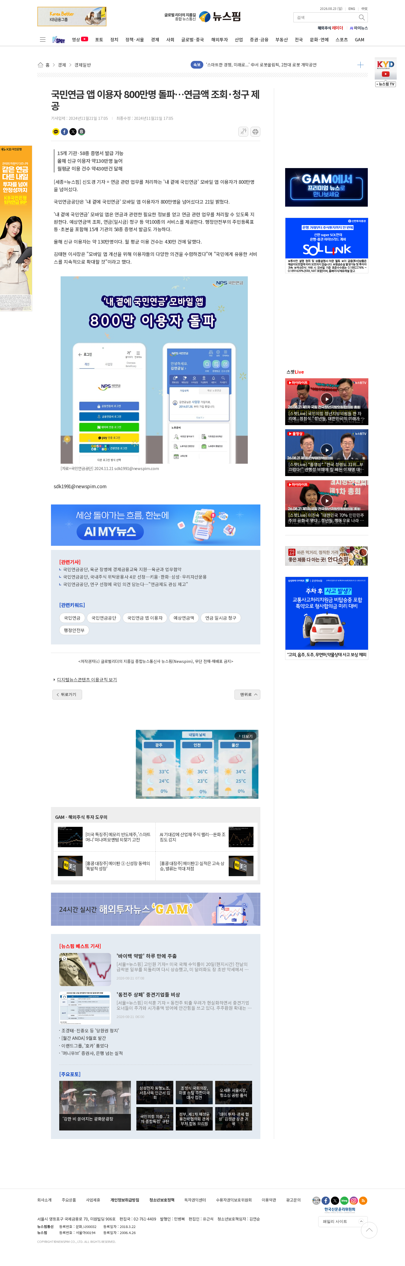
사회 (170, 39)
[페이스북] (326, 1201)
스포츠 (342, 39)
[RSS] (363, 1201)
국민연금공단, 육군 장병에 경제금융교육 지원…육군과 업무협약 (122, 569)
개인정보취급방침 (124, 1200)
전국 (299, 39)
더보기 (360, 65)
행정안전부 (74, 630)
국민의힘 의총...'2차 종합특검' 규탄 (154, 1118)
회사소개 (44, 1200)
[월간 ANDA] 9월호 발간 (83, 1038)
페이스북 (64, 131)
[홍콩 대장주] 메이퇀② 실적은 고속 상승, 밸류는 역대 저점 (192, 866)
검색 (362, 17)
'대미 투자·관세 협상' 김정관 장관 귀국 (233, 1119)
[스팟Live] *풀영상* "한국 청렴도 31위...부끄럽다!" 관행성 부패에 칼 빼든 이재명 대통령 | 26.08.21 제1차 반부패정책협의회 (326, 467)
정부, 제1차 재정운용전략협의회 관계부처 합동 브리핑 (194, 1119)
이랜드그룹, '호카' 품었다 (84, 1046)
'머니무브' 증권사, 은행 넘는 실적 (92, 1053)
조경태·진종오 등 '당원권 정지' (90, 1030)
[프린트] (255, 132)
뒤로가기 (68, 694)
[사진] (85, 968)
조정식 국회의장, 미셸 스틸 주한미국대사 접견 (194, 1092)
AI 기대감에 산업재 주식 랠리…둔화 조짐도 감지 (192, 837)
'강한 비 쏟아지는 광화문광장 (88, 1118)
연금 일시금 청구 (220, 617)
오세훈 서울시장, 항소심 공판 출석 (233, 1092)
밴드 (81, 131)
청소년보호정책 (161, 1200)
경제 (155, 39)
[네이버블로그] (344, 1201)
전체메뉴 (42, 39)
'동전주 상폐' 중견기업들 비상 (148, 995)
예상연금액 (184, 617)
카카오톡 (56, 131)
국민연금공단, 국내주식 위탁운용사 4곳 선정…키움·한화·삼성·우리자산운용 (135, 577)
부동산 (282, 39)
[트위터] (335, 1201)
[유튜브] (316, 1201)
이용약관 (269, 1200)
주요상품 (69, 1200)
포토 (99, 39)
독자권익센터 (195, 1200)
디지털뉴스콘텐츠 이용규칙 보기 (87, 679)
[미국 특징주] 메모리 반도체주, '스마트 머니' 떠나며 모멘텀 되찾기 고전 (117, 837)
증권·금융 (259, 39)
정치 (114, 39)
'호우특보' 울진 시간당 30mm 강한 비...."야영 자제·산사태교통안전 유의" (270, 65)
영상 (76, 39)
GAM (359, 39)
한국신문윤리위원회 (340, 1210)
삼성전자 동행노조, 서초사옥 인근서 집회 (154, 1092)
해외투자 (219, 39)
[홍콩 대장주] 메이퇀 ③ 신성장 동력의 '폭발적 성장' (117, 866)
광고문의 (293, 1200)
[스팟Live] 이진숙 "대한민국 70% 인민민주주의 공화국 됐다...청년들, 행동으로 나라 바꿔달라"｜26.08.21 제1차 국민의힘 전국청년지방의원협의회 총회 (326, 517)
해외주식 (330, 28)
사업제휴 (93, 1200)
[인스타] (354, 1201)
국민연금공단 (103, 617)
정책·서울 (134, 39)
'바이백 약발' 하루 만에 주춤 (147, 956)
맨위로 (246, 694)
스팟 (295, 371)
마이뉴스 (359, 28)
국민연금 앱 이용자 (145, 617)
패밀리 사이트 (335, 1221)
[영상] (326, 401)
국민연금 (72, 617)
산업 (239, 39)
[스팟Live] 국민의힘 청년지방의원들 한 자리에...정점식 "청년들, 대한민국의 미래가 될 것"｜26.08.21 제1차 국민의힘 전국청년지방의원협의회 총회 (326, 416)
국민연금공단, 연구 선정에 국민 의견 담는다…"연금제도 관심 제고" (125, 584)
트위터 (73, 131)
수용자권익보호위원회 (234, 1200)
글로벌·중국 (192, 39)
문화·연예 (319, 39)
